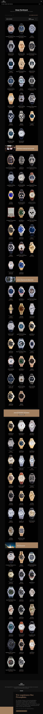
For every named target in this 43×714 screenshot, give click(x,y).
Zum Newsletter (21, 414)
